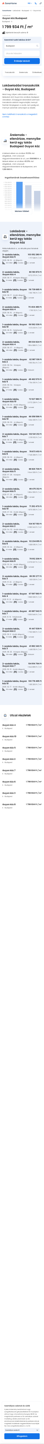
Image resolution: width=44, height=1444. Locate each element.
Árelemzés (23, 72)
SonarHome (6, 11)
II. (31, 11)
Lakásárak (16, 11)
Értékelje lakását (22, 61)
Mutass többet (22, 211)
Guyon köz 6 (9, 781)
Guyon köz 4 (9, 725)
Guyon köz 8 (9, 804)
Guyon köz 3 (8, 793)
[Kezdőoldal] (9, 3)
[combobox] (20, 46)
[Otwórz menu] (41, 3)
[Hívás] (36, 3)
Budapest (25, 11)
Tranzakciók (10, 72)
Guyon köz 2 (8, 759)
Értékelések (37, 72)
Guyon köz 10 (9, 736)
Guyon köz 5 (9, 747)
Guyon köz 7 (8, 770)
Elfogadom (22, 1436)
